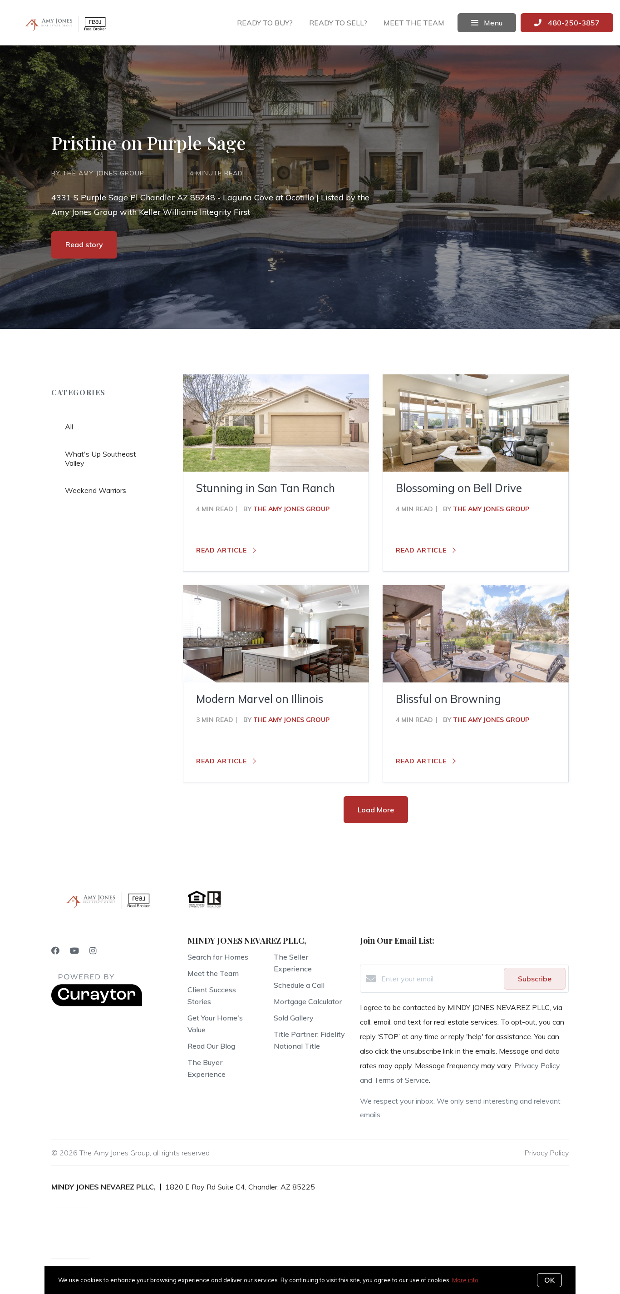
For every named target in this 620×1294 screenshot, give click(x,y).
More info (465, 1280)
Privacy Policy (546, 1152)
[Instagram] (93, 951)
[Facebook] (55, 951)
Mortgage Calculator (308, 1001)
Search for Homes (217, 956)
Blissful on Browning (448, 699)
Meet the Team (213, 973)
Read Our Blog (211, 1045)
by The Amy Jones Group (97, 173)
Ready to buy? (265, 22)
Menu (492, 22)
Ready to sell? (338, 22)
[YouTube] (74, 951)
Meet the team (414, 22)
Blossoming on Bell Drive (459, 488)
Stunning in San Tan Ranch (265, 488)
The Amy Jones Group (291, 509)
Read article (222, 550)
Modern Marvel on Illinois (259, 699)
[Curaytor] (96, 1003)
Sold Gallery (294, 1017)
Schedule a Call (299, 985)
